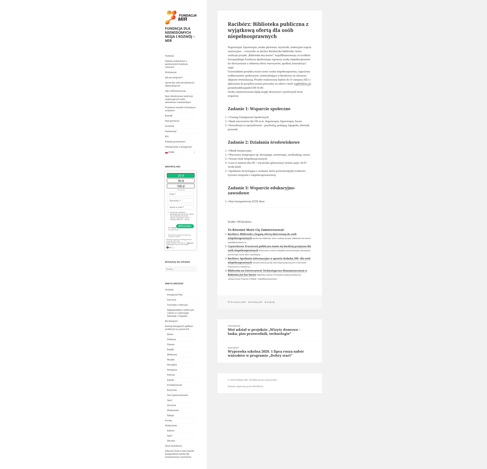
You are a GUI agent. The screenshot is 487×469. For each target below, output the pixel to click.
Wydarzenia (171, 425)
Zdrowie (171, 440)
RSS (167, 136)
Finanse (171, 344)
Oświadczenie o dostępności (178, 146)
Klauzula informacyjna (182, 244)
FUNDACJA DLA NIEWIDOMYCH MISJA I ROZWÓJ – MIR (180, 34)
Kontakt (169, 115)
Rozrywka (172, 390)
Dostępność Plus (175, 294)
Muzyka (171, 359)
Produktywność (174, 385)
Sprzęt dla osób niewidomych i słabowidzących (180, 84)
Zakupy (170, 415)
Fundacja (169, 55)
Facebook (169, 126)
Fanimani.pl (170, 131)
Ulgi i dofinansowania (175, 91)
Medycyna (172, 354)
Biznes (170, 334)
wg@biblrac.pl (302, 83)
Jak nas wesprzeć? (174, 77)
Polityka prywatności (175, 141)
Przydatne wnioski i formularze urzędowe (180, 109)
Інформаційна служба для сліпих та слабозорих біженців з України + (180, 312)
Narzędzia (172, 364)
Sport (169, 400)
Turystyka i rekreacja (177, 304)
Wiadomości (173, 410)
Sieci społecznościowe (177, 395)
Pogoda (170, 379)
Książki (170, 349)
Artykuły (169, 289)
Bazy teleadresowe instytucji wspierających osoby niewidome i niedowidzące (179, 99)
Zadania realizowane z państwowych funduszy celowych (176, 64)
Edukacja (171, 339)
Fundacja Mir (256, 302)
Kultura (171, 430)
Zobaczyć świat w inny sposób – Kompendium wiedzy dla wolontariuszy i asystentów (180, 453)
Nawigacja (172, 369)
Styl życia (171, 299)
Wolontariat (171, 72)
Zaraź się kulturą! (173, 445)
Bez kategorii (171, 321)
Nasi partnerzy (172, 120)
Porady (168, 420)
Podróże (171, 374)
